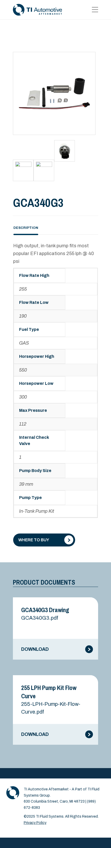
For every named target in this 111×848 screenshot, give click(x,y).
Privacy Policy (35, 823)
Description (25, 228)
